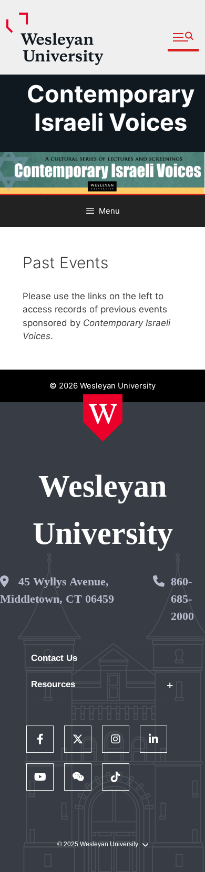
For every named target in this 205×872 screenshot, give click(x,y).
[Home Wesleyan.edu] (102, 418)
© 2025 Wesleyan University (97, 844)
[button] (183, 37)
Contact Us (54, 658)
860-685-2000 (182, 599)
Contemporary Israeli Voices (110, 107)
